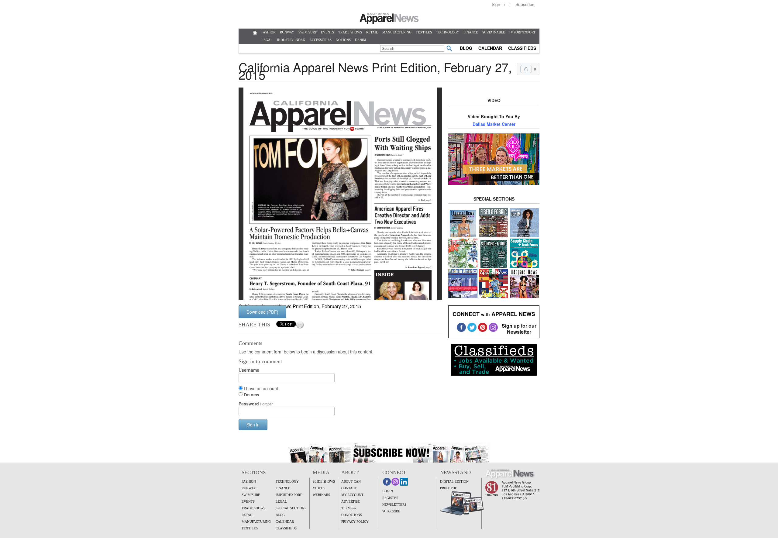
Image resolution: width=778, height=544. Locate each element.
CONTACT (349, 488)
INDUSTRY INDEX (291, 40)
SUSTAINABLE (493, 32)
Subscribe (525, 4)
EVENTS (327, 32)
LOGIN (387, 491)
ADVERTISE (350, 501)
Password (256, 404)
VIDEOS (319, 488)
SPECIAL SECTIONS (291, 508)
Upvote (526, 69)
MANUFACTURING (396, 32)
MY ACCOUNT (352, 495)
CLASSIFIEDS (522, 48)
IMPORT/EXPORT (522, 32)
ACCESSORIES (320, 40)
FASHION (268, 32)
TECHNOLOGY (447, 32)
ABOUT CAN (351, 481)
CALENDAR (490, 48)
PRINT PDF (448, 488)
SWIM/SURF (307, 32)
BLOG (466, 48)
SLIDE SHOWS (324, 481)
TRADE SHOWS (350, 32)
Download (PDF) (262, 312)
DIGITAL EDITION (454, 481)
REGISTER (390, 498)
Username (249, 370)
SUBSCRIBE (391, 511)
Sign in (498, 4)
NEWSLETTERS (394, 504)
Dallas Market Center (494, 124)
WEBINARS (321, 495)
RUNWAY (287, 32)
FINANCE (470, 32)
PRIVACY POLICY (355, 521)
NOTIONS (343, 40)
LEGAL (267, 40)
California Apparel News (389, 18)
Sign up (511, 325)
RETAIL (372, 32)
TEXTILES (424, 32)
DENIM (360, 40)
